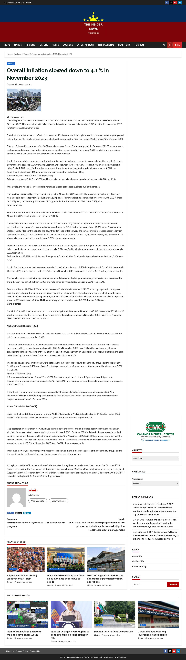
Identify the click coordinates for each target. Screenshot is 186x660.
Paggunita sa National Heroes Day (113, 631)
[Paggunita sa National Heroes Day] (114, 614)
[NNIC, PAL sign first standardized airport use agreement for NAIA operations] (106, 559)
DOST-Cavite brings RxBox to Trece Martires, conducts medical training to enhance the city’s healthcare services (155, 523)
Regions (30, 45)
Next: (96, 524)
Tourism (139, 45)
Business (68, 45)
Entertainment (85, 45)
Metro (55, 45)
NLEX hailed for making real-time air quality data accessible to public (66, 578)
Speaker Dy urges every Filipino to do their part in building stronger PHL (70, 634)
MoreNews (108, 657)
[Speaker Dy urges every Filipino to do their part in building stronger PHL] (71, 614)
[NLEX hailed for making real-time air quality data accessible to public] (66, 559)
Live (177, 45)
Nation (18, 45)
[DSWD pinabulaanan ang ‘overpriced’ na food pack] (158, 614)
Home (7, 45)
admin (11, 84)
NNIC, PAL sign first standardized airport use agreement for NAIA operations (105, 578)
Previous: (36, 523)
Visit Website (37, 500)
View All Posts (59, 500)
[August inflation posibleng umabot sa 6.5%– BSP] (26, 559)
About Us (137, 556)
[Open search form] (164, 44)
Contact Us (138, 561)
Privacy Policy (139, 566)
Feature (43, 45)
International (106, 45)
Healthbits (124, 45)
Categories (137, 479)
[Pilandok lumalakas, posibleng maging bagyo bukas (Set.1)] (27, 614)
